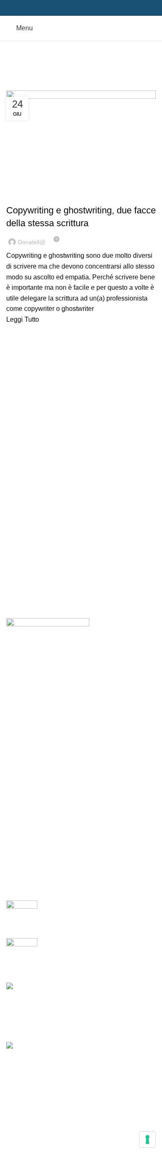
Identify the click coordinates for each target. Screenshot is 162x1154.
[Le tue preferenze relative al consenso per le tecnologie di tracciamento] (147, 1139)
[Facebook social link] (62, 7)
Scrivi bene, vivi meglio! (78, 904)
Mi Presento (24, 754)
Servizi (16, 769)
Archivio (24, 847)
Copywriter (27, 195)
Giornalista (28, 784)
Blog (13, 815)
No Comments (117, 917)
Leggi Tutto (22, 319)
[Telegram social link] (100, 7)
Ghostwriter (65, 195)
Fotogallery (22, 831)
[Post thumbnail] (21, 912)
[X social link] (71, 7)
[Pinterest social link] (81, 7)
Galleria (24, 862)
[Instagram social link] (56, 660)
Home (13, 85)
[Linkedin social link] (91, 7)
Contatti (17, 878)
